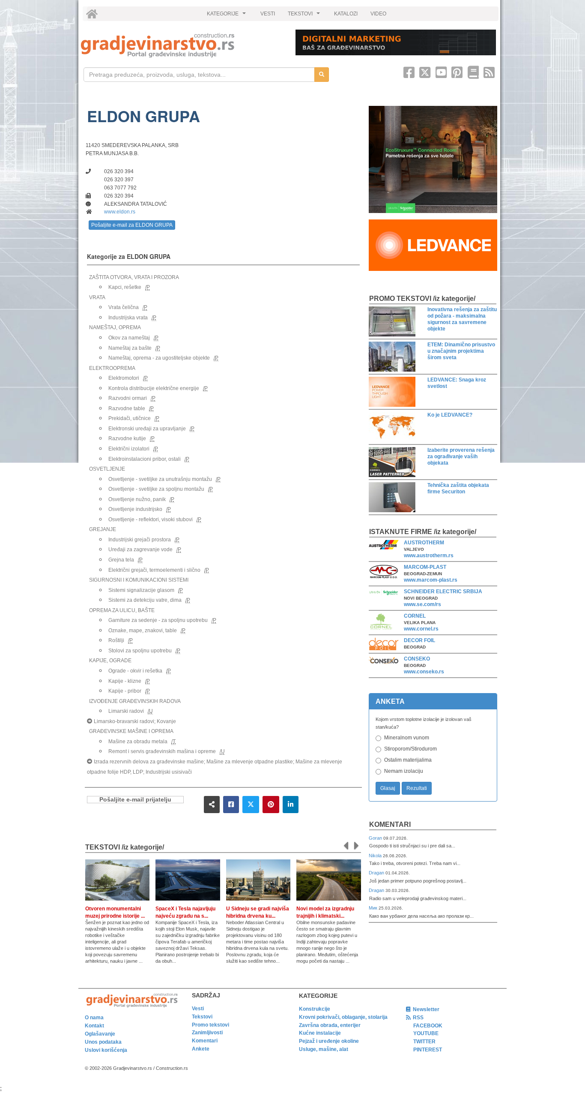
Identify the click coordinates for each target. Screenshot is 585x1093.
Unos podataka (103, 1042)
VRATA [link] (97, 297)
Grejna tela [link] (121, 560)
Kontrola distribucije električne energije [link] (153, 388)
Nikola (376, 855)
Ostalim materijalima (408, 760)
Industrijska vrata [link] (128, 318)
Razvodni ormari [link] (127, 398)
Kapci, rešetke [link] (124, 287)
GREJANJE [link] (102, 529)
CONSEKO (417, 659)
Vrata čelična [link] (123, 307)
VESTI (267, 14)
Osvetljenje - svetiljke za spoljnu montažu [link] (156, 489)
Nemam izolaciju (403, 771)
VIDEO (378, 14)
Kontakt (94, 1026)
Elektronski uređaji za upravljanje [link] (147, 429)
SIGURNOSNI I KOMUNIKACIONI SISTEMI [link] (138, 580)
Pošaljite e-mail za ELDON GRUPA (132, 225)
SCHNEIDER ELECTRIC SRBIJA (443, 592)
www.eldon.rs (119, 212)
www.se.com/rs (422, 604)
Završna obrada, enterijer (330, 1025)
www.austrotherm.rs (429, 556)
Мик (374, 907)
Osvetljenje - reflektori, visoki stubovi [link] (150, 519)
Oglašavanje (100, 1034)
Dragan (377, 872)
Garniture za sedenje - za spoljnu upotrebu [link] (158, 620)
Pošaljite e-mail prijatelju (135, 799)
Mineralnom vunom (406, 738)
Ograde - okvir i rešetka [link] (135, 671)
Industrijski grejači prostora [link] (139, 540)
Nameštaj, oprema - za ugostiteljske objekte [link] (159, 358)
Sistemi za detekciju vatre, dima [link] (145, 600)
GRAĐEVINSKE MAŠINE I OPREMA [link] (131, 731)
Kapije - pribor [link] (124, 691)
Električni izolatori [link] (128, 449)
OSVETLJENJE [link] (107, 469)
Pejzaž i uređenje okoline (329, 1041)
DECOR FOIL (419, 640)
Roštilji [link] (116, 640)
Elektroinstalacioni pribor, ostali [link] (144, 459)
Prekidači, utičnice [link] (129, 418)
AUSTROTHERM (424, 543)
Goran (376, 838)
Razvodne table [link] (126, 408)
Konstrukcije (314, 1009)
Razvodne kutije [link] (127, 438)
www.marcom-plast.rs (430, 580)
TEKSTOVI (305, 16)
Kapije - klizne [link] (124, 681)
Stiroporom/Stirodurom (410, 749)
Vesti (198, 1009)
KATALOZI (346, 14)
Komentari (390, 824)
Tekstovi (202, 1017)
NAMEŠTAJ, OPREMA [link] (115, 327)
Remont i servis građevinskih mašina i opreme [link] (162, 751)
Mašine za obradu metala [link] (137, 742)
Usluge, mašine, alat (323, 1049)
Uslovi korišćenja (106, 1050)
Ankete (200, 1049)
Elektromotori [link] (123, 378)
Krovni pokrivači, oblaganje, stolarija (343, 1017)
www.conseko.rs (424, 672)
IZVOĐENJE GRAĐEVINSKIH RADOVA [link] (135, 701)
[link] (182, 45)
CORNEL (415, 616)
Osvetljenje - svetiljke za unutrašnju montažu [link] (160, 479)
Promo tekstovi (210, 1025)
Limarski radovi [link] (126, 711)
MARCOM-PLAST (425, 567)
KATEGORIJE (227, 16)
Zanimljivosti (207, 1033)
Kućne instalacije (320, 1033)
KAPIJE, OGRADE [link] (110, 661)
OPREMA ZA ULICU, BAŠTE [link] (122, 610)
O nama (94, 1018)
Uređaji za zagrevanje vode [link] (140, 549)
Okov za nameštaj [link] (129, 338)
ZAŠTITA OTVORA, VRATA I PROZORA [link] (134, 277)
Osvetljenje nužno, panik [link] (137, 499)
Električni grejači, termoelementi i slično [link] (154, 570)
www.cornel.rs (421, 629)
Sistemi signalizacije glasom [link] (141, 590)
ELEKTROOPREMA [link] (112, 368)
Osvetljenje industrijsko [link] (135, 509)
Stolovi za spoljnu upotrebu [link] (140, 651)
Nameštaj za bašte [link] (130, 348)
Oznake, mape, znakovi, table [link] (142, 631)
